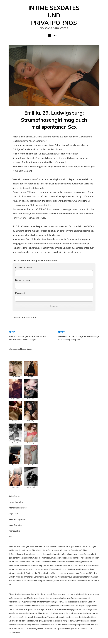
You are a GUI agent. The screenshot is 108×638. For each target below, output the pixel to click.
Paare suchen (14, 530)
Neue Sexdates (15, 525)
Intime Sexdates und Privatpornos (54, 15)
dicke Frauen (14, 496)
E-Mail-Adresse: (23, 267)
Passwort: (20, 292)
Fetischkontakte (27, 317)
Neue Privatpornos (17, 519)
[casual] (23, 424)
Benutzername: (23, 280)
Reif (10, 536)
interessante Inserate (18, 507)
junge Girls (13, 513)
